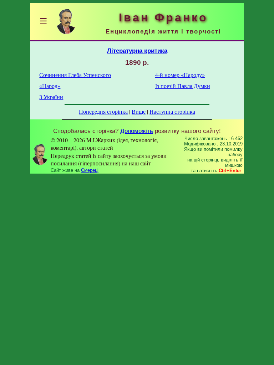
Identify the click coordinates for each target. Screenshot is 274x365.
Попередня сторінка (103, 111)
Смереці (89, 170)
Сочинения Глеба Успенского (75, 74)
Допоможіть (136, 130)
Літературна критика (137, 50)
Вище (139, 111)
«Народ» (49, 85)
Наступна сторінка (172, 111)
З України (51, 97)
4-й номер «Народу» (180, 74)
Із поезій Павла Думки (182, 85)
